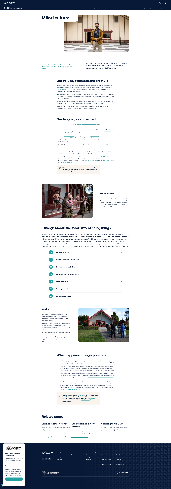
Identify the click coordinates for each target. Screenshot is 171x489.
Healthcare (88, 459)
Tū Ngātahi (118, 459)
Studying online (74, 454)
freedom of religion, (65, 89)
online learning (91, 398)
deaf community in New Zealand (96, 157)
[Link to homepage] (48, 453)
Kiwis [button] (84, 89)
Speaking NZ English (141, 8)
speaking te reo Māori (103, 145)
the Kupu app (70, 396)
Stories (117, 462)
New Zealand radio (69, 136)
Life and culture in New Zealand (79, 437)
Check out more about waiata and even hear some (101, 377)
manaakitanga (50, 334)
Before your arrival (61, 454)
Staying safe (89, 457)
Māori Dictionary (86, 400)
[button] (49, 459)
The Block (69, 138)
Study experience (60, 457)
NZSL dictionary (93, 160)
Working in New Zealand (106, 462)
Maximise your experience (77, 457)
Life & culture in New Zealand (107, 457)
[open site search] (160, 3)
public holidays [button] (101, 106)
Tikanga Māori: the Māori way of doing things (61, 66)
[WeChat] (49, 459)
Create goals (59, 459)
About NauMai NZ (120, 464)
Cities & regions (104, 454)
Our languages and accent (66, 64)
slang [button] (108, 129)
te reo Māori (81, 395)
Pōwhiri (44, 68)
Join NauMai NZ (119, 457)
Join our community (123, 472)
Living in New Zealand (106, 459)
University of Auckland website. (71, 389)
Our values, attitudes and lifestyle (50, 64)
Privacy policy (120, 479)
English (79, 124)
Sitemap (127, 479)
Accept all (14, 479)
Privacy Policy (18, 475)
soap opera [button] (61, 138)
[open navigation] (165, 3)
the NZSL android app (107, 160)
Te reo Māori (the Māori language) (91, 124)
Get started (118, 454)
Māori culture (113, 8)
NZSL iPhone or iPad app (66, 162)
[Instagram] (46, 459)
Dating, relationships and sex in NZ (99, 8)
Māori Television (90, 150)
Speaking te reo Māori (130, 8)
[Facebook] (43, 459)
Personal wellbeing (90, 454)
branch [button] (112, 361)
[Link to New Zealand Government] (51, 472)
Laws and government (106, 464)
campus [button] (53, 329)
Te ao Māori (120, 8)
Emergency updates (90, 462)
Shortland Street (95, 136)
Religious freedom (153, 8)
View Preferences (14, 483)
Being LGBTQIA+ (163, 8)
